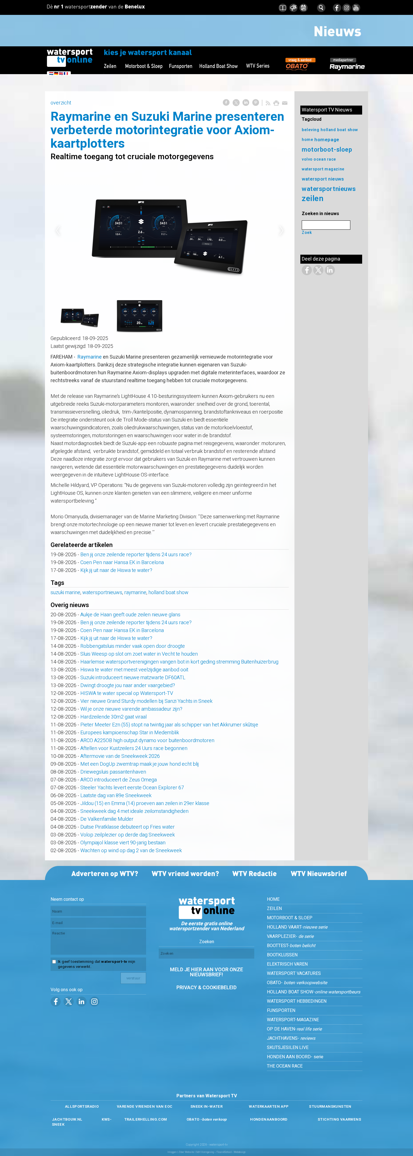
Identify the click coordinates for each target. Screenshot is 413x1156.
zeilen (312, 198)
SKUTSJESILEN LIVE (287, 1047)
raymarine (135, 592)
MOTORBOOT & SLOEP (289, 918)
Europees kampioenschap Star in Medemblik (129, 733)
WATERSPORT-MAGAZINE (293, 1019)
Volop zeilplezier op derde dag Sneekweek (127, 835)
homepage (326, 139)
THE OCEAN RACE (285, 1066)
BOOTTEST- (291, 945)
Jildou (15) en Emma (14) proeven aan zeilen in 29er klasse (144, 803)
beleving (310, 130)
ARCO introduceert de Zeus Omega (118, 780)
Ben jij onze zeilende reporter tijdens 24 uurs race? (136, 554)
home (307, 140)
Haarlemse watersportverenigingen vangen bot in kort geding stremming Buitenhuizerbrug (179, 662)
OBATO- (297, 982)
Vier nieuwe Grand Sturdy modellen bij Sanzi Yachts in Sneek (146, 701)
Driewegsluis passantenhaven (113, 772)
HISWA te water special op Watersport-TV (126, 693)
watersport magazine (323, 169)
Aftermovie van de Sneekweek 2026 (120, 756)
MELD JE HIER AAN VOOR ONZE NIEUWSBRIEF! (206, 972)
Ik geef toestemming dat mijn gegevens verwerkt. (96, 964)
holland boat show (168, 592)
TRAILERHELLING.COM (145, 1119)
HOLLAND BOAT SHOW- (313, 992)
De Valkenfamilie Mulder (106, 819)
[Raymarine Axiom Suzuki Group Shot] (170, 231)
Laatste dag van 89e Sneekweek (115, 795)
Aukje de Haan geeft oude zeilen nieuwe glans (130, 615)
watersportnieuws (102, 592)
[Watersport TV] (206, 917)
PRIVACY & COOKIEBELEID (206, 987)
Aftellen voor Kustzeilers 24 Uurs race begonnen (133, 748)
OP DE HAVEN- (294, 1029)
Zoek (307, 233)
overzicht (61, 103)
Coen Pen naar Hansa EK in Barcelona (122, 562)
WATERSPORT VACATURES (294, 973)
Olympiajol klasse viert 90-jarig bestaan (122, 843)
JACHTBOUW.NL (67, 1119)
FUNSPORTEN (281, 1010)
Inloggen (171, 1152)
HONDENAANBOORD (268, 1119)
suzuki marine (65, 592)
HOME (273, 899)
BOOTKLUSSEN (282, 955)
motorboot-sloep (327, 149)
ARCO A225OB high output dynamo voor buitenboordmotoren (147, 740)
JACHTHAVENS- (291, 1038)
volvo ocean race (319, 159)
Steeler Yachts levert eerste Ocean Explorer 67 (132, 788)
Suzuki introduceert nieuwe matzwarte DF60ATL (132, 677)
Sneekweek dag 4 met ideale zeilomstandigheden (134, 811)
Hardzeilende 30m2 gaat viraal (113, 717)
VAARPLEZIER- (290, 936)
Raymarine (89, 357)
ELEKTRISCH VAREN (287, 964)
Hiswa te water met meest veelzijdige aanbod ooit (134, 670)
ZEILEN (274, 908)
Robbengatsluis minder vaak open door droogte (132, 646)
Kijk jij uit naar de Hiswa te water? (116, 570)
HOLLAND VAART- (297, 927)
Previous (57, 231)
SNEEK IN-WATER (206, 1106)
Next (281, 231)
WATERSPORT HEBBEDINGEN (296, 1001)
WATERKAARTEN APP (269, 1106)
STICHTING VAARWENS (339, 1119)
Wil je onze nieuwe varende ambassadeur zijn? (131, 709)
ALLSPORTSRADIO (82, 1106)
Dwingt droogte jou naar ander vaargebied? (127, 685)
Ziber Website (186, 1152)
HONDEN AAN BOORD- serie (295, 1057)
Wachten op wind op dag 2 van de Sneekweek (131, 850)
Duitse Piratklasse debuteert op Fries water (127, 827)
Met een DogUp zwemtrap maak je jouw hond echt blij (139, 764)
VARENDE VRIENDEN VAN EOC (144, 1106)
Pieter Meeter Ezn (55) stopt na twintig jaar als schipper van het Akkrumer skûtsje (169, 725)
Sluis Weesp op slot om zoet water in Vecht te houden (139, 654)
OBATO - (207, 1119)
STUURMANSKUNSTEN (330, 1106)
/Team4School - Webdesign (231, 1152)
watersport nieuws (323, 179)
